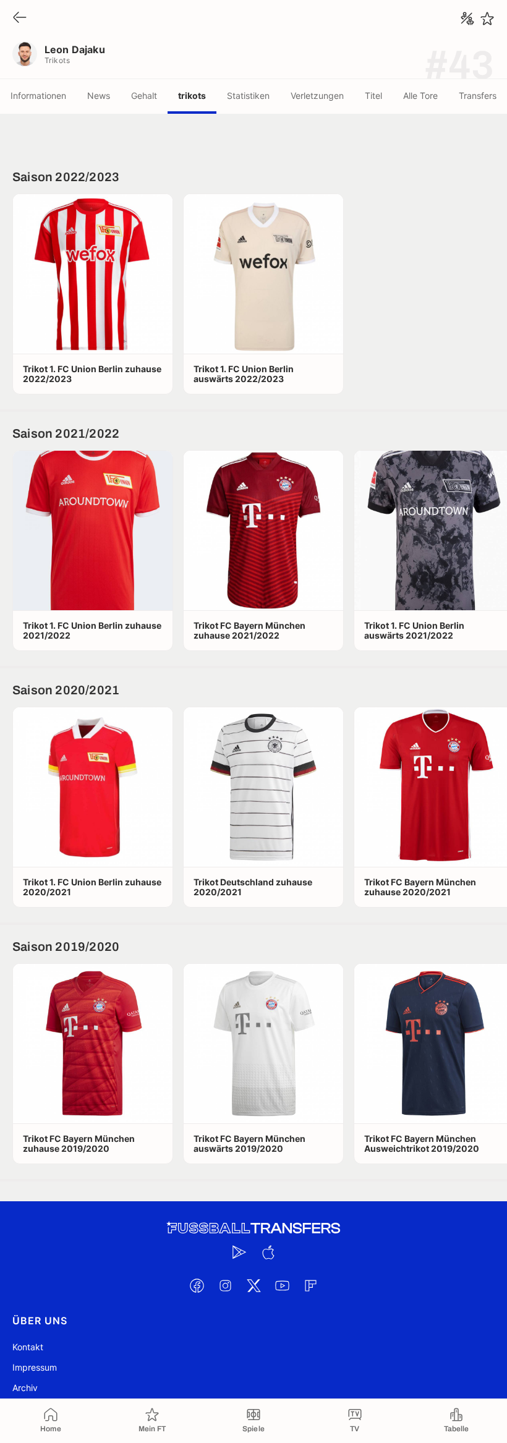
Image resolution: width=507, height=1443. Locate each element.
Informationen (38, 95)
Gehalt (144, 95)
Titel (373, 95)
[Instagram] (225, 1285)
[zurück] (19, 18)
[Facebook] (196, 1285)
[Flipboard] (310, 1285)
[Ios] (267, 1252)
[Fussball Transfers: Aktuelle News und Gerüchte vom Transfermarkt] (253, 1228)
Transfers (477, 95)
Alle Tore (420, 95)
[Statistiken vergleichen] (467, 18)
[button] (93, 274)
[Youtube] (282, 1285)
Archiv (25, 1387)
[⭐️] (487, 18)
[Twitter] (253, 1285)
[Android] (239, 1252)
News (98, 95)
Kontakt (27, 1347)
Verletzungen (317, 95)
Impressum (34, 1367)
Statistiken (248, 95)
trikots (192, 95)
